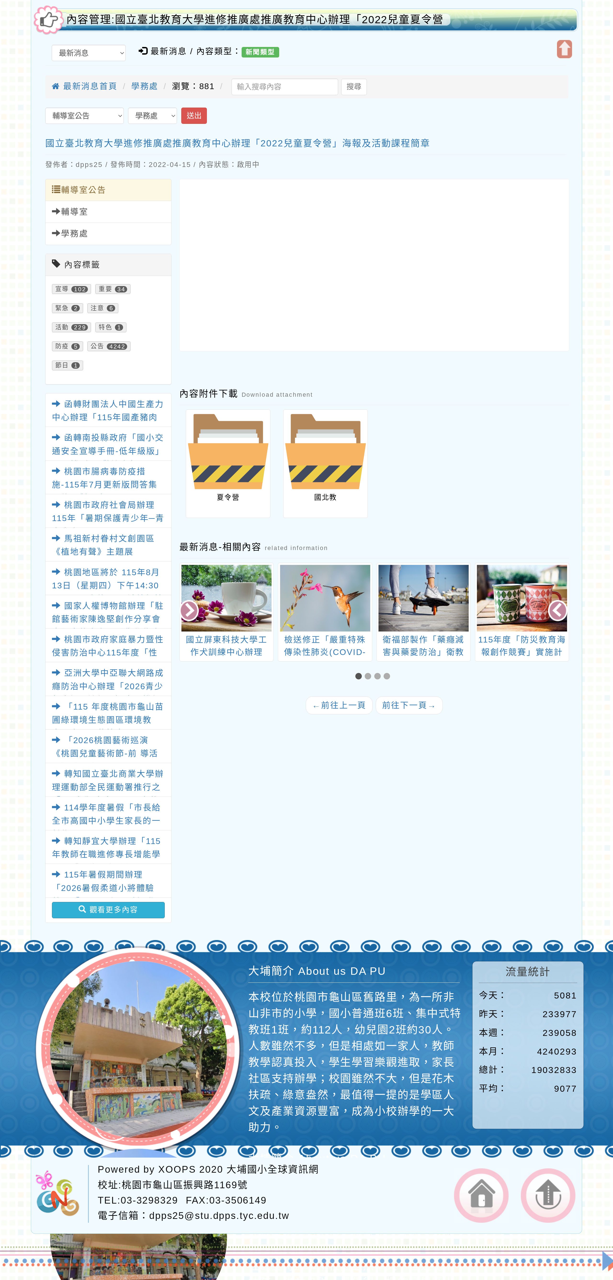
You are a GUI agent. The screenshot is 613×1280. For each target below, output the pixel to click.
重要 (106, 289)
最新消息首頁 (89, 86)
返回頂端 (548, 1195)
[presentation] (190, 611)
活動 (62, 327)
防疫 (62, 346)
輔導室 (74, 211)
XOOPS (177, 1169)
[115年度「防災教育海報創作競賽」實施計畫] (424, 598)
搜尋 (353, 86)
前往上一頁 (339, 705)
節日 (62, 365)
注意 (97, 308)
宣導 (62, 289)
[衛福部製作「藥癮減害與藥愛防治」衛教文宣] (325, 598)
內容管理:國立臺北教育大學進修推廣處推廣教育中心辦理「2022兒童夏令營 (255, 19)
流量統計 (528, 972)
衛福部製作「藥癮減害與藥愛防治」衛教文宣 (325, 652)
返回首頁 (481, 1195)
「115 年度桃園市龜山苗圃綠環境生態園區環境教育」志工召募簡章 (108, 720)
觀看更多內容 (112, 910)
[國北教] (325, 451)
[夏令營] (228, 451)
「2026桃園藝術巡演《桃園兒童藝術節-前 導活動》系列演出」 (105, 753)
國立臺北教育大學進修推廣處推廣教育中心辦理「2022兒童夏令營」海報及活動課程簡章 (237, 143)
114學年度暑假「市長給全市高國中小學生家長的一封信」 (106, 821)
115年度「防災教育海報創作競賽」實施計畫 (424, 652)
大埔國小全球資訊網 (273, 1169)
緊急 (62, 308)
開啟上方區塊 (564, 49)
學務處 (145, 86)
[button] (360, 676)
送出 (194, 115)
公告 (97, 346)
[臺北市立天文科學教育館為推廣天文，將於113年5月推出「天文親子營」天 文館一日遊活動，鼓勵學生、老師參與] (522, 598)
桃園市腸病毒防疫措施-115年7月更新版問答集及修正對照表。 (105, 485)
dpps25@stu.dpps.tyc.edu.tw (219, 1215)
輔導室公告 (83, 190)
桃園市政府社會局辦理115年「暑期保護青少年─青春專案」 (108, 518)
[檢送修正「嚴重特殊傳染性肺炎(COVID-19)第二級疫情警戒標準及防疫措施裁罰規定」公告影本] (227, 598)
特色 (106, 327)
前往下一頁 (409, 705)
